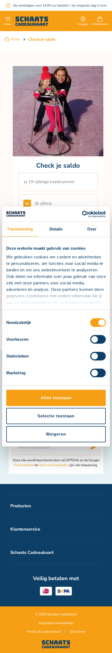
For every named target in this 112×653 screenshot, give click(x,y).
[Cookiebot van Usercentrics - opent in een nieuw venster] (82, 214)
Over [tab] (92, 229)
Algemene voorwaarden (56, 623)
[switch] (98, 340)
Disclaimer (77, 631)
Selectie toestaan (56, 416)
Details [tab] (56, 229)
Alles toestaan (56, 397)
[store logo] (31, 21)
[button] (83, 21)
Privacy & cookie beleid (44, 631)
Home (15, 39)
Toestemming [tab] (20, 229)
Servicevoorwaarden (53, 465)
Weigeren (56, 434)
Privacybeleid (24, 465)
